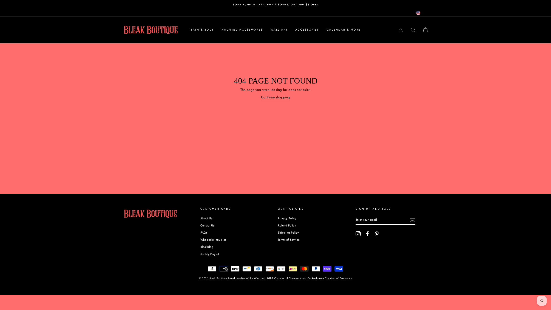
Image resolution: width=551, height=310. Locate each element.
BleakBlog (207, 247)
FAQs (203, 232)
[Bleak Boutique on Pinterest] (376, 233)
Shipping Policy (288, 232)
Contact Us (207, 225)
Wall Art (279, 30)
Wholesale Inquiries (213, 239)
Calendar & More (344, 30)
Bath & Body (202, 30)
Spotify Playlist (209, 254)
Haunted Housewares (242, 30)
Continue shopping (275, 97)
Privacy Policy (287, 218)
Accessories (307, 30)
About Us (206, 218)
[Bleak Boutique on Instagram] (358, 233)
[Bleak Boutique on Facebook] (367, 233)
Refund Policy (287, 225)
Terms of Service (289, 239)
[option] (275, 4)
